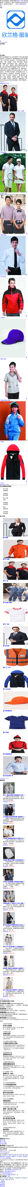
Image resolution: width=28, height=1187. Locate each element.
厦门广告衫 (20, 0)
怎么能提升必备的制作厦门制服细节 (13, 816)
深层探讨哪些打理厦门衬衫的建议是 (13, 860)
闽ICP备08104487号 (10, 1171)
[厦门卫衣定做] (14, 679)
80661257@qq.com (5, 1152)
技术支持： (14, 1174)
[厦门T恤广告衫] (13, 192)
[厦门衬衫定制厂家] (14, 765)
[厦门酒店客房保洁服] (13, 398)
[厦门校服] (13, 440)
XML (3, 1158)
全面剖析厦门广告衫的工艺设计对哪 (13, 903)
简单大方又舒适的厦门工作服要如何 (13, 946)
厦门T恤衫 (6, 732)
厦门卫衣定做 (7, 689)
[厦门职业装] (14, 635)
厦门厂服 (5, 581)
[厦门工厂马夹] (14, 657)
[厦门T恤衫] (14, 722)
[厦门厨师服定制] (14, 744)
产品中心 (20, 1156)
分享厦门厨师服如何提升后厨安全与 (13, 838)
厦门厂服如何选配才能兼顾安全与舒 (13, 795)
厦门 (9, 1176)
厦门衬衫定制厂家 (8, 775)
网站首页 (2, 1156)
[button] (2, 42)
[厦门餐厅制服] (13, 233)
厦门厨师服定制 (7, 754)
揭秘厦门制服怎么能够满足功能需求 (13, 968)
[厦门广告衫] (14, 614)
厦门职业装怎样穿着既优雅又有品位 (13, 925)
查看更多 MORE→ (5, 83)
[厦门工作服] (9, 111)
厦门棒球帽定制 (7, 710)
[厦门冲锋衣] (13, 316)
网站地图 (8, 1158)
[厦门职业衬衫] (13, 274)
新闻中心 (14, 1156)
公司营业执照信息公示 (6, 1173)
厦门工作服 (21, 111)
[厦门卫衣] (13, 481)
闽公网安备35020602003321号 (13, 1169)
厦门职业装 (6, 645)
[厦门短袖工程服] (14, 592)
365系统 (8, 1174)
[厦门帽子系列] (13, 357)
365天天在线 (3, 1143)
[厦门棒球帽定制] (14, 700)
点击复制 (18, 1159)
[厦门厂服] (14, 570)
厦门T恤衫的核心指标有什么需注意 (13, 990)
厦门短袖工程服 (7, 602)
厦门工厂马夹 (7, 667)
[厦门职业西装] (13, 150)
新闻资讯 (5, 801)
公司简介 (8, 1156)
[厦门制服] (14, 527)
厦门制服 (5, 537)
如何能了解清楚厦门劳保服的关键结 (13, 881)
